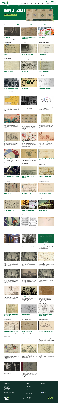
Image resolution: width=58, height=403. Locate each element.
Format (31, 24)
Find (17, 3)
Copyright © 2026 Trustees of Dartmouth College (28, 398)
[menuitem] (48, 398)
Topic (18, 24)
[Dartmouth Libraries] (5, 2)
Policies (27, 389)
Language (44, 24)
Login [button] (53, 1)
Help (42, 3)
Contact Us (42, 388)
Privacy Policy (50, 399)
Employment (28, 390)
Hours (48, 1)
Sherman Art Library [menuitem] (7, 389)
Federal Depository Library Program (48, 392)
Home (4, 5)
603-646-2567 (45, 387)
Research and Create (24, 3)
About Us (37, 3)
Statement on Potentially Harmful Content (10, 14)
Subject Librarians (28, 386)
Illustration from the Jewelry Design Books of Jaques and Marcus (41, 19)
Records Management (29, 393)
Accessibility (28, 392)
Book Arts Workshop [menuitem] (7, 386)
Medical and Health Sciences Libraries (9, 392)
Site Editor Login (28, 399)
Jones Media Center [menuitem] (7, 388)
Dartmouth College (28, 397)
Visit (31, 3)
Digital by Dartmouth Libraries (10, 5)
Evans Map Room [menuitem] (6, 387)
